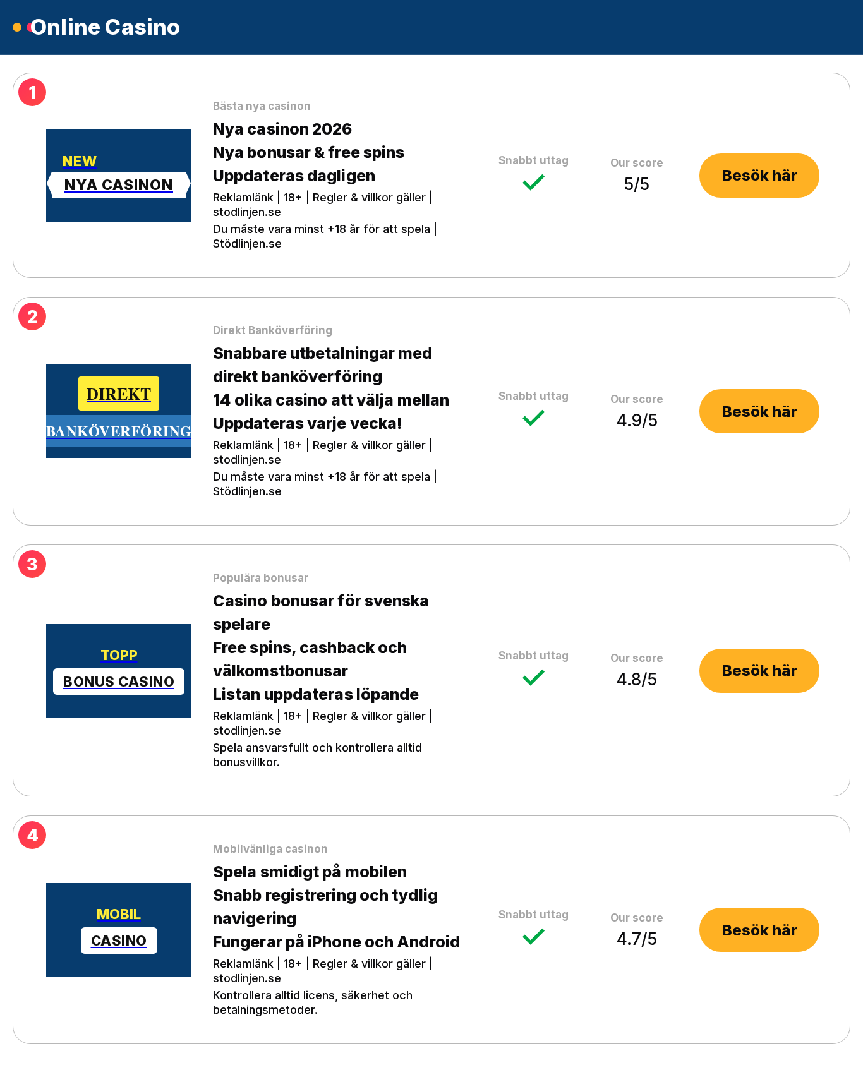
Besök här (759, 175)
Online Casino (105, 27)
